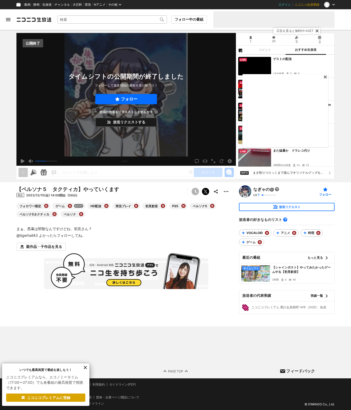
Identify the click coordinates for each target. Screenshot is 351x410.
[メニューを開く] (8, 19)
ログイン (285, 4)
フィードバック (300, 370)
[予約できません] (195, 191)
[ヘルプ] (285, 219)
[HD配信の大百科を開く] (106, 206)
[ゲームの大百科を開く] (70, 206)
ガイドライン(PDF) (122, 384)
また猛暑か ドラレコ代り (291, 150)
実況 (88, 4)
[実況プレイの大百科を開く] (136, 206)
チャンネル (62, 4)
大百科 (77, 4)
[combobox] (112, 19)
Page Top (175, 371)
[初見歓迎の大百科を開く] (163, 206)
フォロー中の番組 (189, 19)
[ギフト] (43, 172)
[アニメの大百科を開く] (294, 233)
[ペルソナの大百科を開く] (81, 214)
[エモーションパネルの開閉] (229, 172)
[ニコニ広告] (33, 172)
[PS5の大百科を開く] (183, 206)
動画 (27, 4)
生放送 (47, 4)
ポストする (205, 191)
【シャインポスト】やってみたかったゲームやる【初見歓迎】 (301, 269)
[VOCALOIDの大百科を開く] (267, 233)
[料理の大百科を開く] (318, 233)
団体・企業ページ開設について (117, 397)
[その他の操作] (226, 191)
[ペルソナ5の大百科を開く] (212, 206)
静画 (36, 4)
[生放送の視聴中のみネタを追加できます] (23, 172)
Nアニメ (99, 4)
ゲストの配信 (282, 59)
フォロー (129, 99)
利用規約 (99, 384)
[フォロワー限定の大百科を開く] (46, 206)
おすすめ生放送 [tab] (306, 49)
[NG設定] (240, 50)
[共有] (215, 191)
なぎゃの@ (263, 189)
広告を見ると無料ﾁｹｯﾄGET (294, 31)
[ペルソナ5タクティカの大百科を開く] (54, 214)
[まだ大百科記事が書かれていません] (277, 189)
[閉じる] (317, 31)
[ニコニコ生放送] (33, 19)
